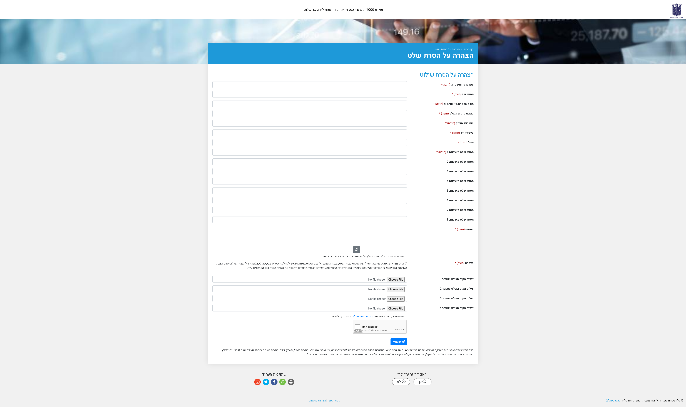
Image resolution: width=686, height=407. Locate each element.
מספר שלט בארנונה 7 (460, 210)
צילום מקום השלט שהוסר (458, 279)
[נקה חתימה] (356, 249)
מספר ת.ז (457, 93)
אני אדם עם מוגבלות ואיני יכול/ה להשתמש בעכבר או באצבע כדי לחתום (362, 256)
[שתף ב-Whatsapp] (282, 382)
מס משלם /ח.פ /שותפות (448, 103)
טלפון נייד (456, 132)
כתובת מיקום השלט (451, 113)
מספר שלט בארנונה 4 (460, 181)
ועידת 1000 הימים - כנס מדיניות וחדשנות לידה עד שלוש (343, 9)
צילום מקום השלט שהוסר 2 (457, 289)
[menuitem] (343, 9)
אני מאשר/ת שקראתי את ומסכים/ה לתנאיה (367, 316)
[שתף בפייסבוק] (274, 382)
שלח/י (397, 342)
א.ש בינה (613, 400)
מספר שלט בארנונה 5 (460, 191)
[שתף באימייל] (257, 382)
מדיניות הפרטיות (363, 316)
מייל (460, 142)
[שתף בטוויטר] (266, 382)
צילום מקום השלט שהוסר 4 (457, 308)
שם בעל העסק (454, 122)
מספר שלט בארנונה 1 (449, 151)
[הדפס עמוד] (291, 382)
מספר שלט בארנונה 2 (460, 162)
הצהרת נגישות (317, 400)
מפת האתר (334, 400)
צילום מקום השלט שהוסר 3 (457, 298)
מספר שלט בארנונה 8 (460, 220)
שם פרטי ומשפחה (451, 84)
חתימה (459, 228)
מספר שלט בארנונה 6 (460, 200)
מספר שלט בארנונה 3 (460, 171)
